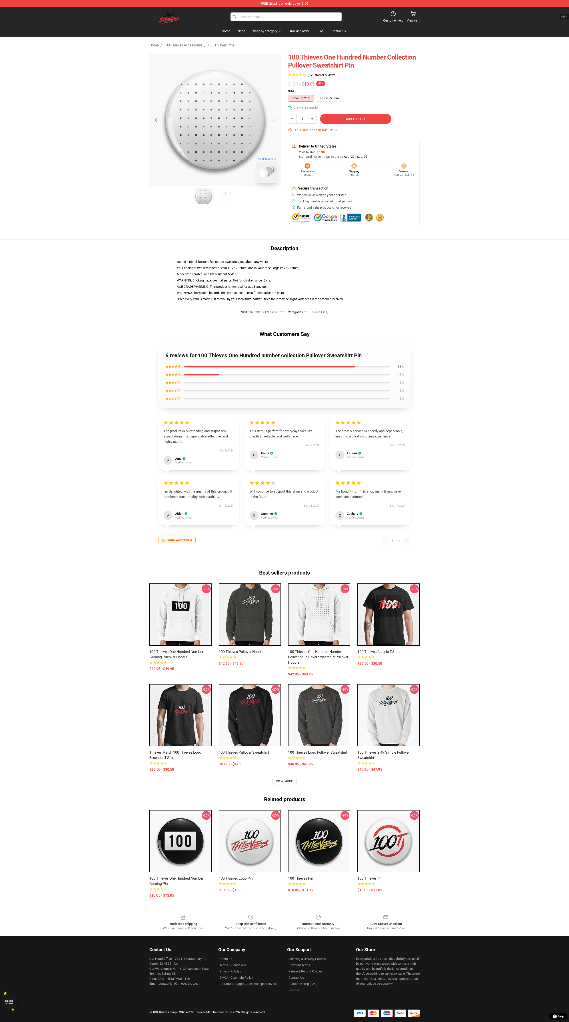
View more (284, 781)
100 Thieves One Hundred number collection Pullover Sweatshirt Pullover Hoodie (318, 657)
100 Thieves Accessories (183, 45)
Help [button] (561, 1016)
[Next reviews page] (407, 541)
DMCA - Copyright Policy (236, 977)
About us (226, 959)
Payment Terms (299, 965)
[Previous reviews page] (385, 541)
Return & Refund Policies (305, 971)
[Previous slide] (156, 120)
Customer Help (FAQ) (303, 984)
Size (291, 91)
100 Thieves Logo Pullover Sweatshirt (317, 752)
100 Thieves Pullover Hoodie (241, 652)
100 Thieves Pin (300, 878)
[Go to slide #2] (226, 196)
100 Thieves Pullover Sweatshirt (244, 752)
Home (154, 45)
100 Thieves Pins (221, 45)
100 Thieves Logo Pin (236, 878)
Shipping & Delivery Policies (307, 959)
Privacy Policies (230, 971)
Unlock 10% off (9, 1002)
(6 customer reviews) (322, 75)
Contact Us (296, 977)
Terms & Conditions (233, 965)
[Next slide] (274, 120)
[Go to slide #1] (203, 196)
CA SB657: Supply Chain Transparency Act (249, 984)
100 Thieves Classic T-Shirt (378, 652)
